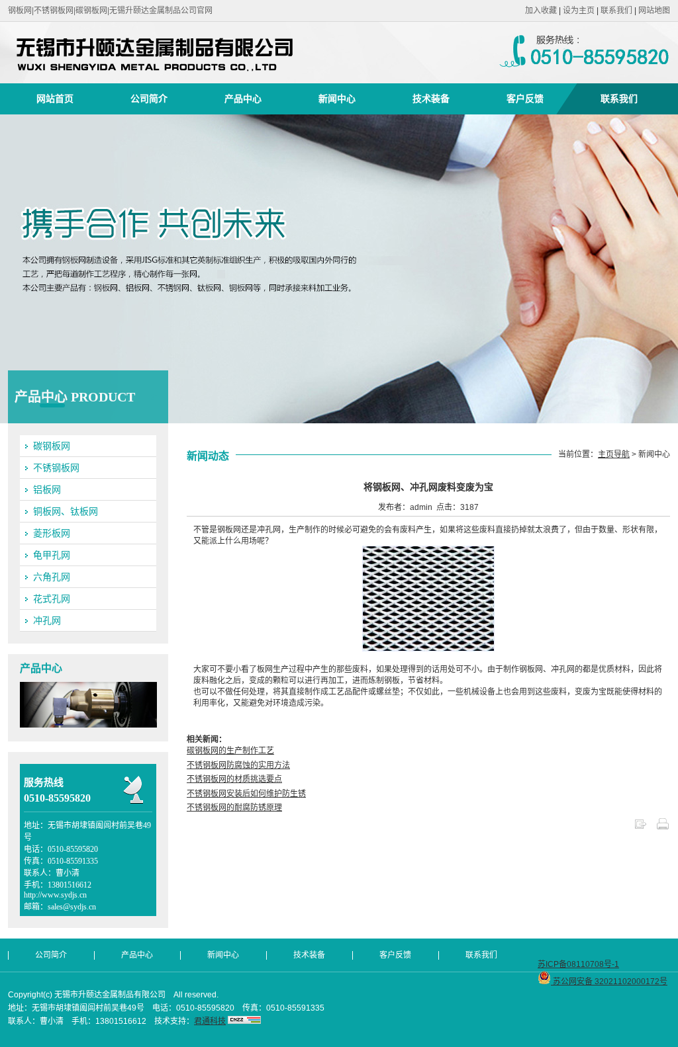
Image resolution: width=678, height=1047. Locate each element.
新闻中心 (337, 98)
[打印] (662, 828)
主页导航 (614, 454)
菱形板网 (51, 533)
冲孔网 (47, 620)
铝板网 (47, 489)
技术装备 (431, 98)
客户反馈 (525, 98)
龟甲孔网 (51, 555)
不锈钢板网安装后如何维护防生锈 (246, 793)
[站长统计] (244, 1021)
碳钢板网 (51, 445)
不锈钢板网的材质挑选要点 (234, 779)
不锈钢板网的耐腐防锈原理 (234, 807)
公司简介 (149, 98)
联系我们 (616, 10)
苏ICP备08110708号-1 (578, 964)
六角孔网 (51, 576)
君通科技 (210, 1021)
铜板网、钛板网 (65, 511)
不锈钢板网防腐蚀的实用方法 (238, 765)
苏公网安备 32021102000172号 (609, 981)
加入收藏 (541, 10)
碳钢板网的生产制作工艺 (230, 750)
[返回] (640, 828)
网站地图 (654, 10)
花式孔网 (51, 598)
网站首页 (54, 98)
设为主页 (579, 10)
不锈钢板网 (56, 467)
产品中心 (243, 98)
